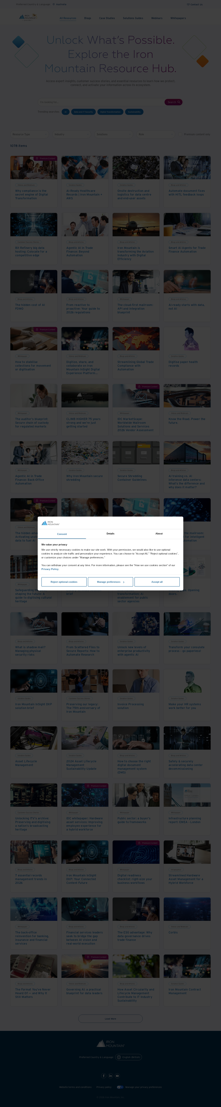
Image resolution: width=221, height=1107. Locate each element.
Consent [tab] (62, 533)
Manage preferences (108, 581)
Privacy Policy (50, 569)
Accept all (157, 581)
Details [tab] (111, 533)
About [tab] (159, 533)
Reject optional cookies (64, 581)
